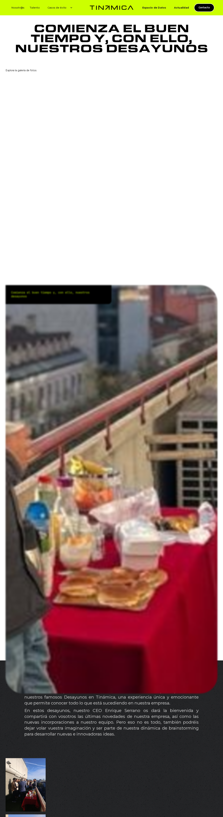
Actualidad (181, 7)
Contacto (204, 7)
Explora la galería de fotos (21, 70)
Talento (35, 7)
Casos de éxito (57, 7)
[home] (111, 8)
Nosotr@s (17, 7)
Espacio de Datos (154, 7)
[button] (58, 7)
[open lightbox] (26, 785)
